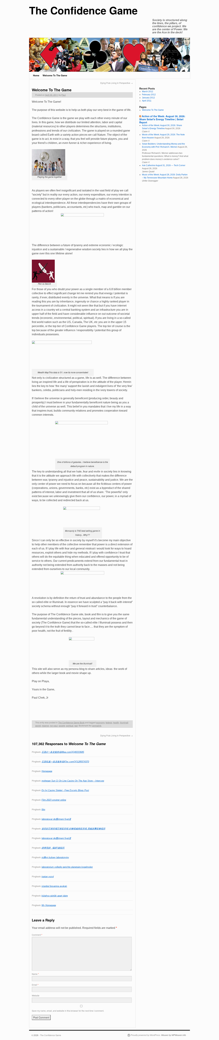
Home (36, 75)
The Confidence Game (83, 10)
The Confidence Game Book (71, 722)
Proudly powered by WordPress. (146, 1035)
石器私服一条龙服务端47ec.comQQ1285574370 (65, 761)
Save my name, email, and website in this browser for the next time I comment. (68, 1010)
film (43, 809)
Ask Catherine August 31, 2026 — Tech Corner (163, 165)
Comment (37, 934)
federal (109, 722)
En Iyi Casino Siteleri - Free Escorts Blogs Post (65, 790)
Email (35, 984)
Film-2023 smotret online (54, 800)
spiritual (69, 725)
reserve (45, 725)
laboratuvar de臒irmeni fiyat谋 (56, 819)
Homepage (47, 771)
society (62, 725)
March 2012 (147, 91)
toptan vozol (48, 876)
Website (35, 995)
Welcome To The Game (55, 75)
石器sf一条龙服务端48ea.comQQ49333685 (63, 752)
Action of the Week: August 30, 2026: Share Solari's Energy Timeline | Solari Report (162, 119)
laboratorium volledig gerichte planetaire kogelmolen (67, 867)
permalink (96, 725)
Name (35, 973)
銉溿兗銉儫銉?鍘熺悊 (53, 848)
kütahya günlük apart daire (55, 895)
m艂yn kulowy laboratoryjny (55, 857)
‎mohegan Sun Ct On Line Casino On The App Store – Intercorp (73, 780)
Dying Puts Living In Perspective (116, 82)
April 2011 (146, 101)
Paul (63, 94)
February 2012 (149, 94)
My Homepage (49, 905)
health (116, 722)
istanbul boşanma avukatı (54, 886)
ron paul (54, 725)
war (76, 725)
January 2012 (148, 97)
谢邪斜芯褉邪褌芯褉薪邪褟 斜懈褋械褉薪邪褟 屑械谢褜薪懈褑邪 (73, 828)
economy (100, 722)
